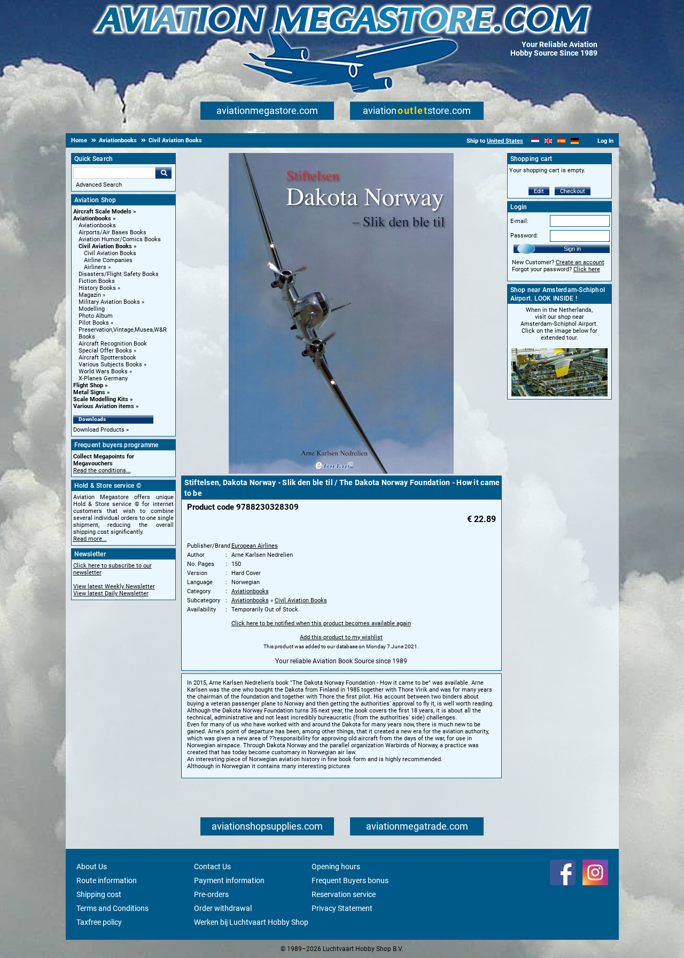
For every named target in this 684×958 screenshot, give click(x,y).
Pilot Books (94, 322)
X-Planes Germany (103, 378)
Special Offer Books (105, 350)
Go (164, 173)
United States (505, 140)
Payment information (229, 880)
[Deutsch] (575, 140)
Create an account (580, 262)
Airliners (95, 267)
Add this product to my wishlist (341, 637)
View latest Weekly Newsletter (114, 586)
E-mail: (519, 221)
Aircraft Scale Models (102, 211)
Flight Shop (88, 385)
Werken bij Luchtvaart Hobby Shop (251, 922)
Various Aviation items (103, 406)
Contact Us (212, 866)
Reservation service (344, 894)
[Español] (561, 140)
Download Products (99, 429)
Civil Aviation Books (105, 246)
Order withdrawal (223, 908)
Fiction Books (97, 281)
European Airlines (254, 545)
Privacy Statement (342, 908)
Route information (106, 880)
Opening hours (336, 866)
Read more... (90, 538)
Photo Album (96, 315)
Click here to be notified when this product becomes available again (321, 623)
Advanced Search (99, 184)
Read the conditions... (102, 470)
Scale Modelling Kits (100, 399)
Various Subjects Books (110, 364)
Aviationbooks (92, 218)
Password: (524, 235)
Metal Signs (89, 392)
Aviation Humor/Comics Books (120, 239)
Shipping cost (98, 894)
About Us (91, 866)
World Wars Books (103, 371)
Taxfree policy (99, 922)
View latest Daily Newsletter (111, 593)
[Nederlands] (535, 140)
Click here (586, 269)
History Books (97, 288)
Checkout (572, 191)
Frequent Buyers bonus (350, 880)
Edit (539, 191)
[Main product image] (341, 472)
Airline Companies (108, 260)
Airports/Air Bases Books (112, 232)
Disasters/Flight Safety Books (119, 274)
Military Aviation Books (109, 301)
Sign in (572, 249)
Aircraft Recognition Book (113, 343)
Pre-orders (211, 894)
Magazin (90, 295)
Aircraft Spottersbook (107, 357)
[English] (549, 140)
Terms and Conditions (112, 908)
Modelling (92, 308)
